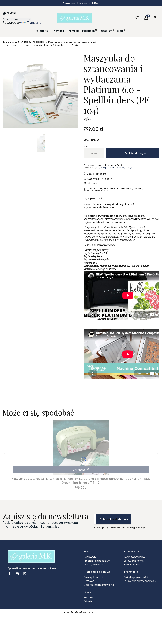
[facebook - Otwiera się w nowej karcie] (9, 574)
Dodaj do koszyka (135, 153)
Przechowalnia (131, 564)
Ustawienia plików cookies (138, 581)
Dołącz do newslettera (114, 519)
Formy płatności (93, 577)
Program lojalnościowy (97, 560)
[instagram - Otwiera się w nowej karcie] (17, 574)
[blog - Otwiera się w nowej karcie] (25, 574)
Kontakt (88, 597)
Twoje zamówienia (134, 556)
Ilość (86, 146)
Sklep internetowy (77, 612)
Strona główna (10, 42)
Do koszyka (79, 469)
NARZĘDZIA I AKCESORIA (32, 42)
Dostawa (89, 581)
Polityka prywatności (135, 577)
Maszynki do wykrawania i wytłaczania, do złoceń (72, 42)
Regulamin (90, 556)
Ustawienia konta (133, 560)
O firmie (88, 601)
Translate (34, 22)
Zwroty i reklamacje (95, 564)
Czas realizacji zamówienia (99, 584)
